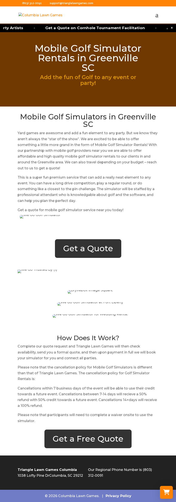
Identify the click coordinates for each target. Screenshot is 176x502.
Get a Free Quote (88, 439)
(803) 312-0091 (32, 3)
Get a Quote (88, 248)
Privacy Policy (118, 496)
